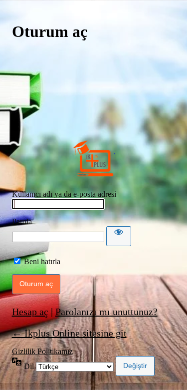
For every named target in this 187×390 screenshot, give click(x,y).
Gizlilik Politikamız (42, 351)
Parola (22, 221)
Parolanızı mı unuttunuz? (106, 311)
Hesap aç (30, 311)
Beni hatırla (42, 261)
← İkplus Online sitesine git (69, 333)
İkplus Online (94, 158)
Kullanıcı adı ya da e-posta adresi (64, 194)
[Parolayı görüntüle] (118, 236)
